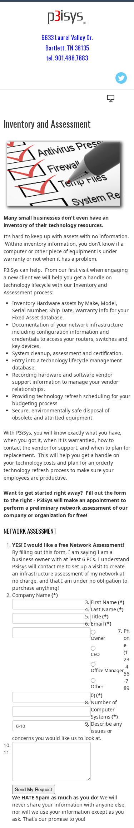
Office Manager (107, 670)
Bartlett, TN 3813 (65, 47)
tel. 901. (55, 57)
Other (97, 686)
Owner (98, 638)
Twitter (121, 78)
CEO (95, 654)
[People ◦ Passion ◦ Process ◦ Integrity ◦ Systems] (67, 17)
